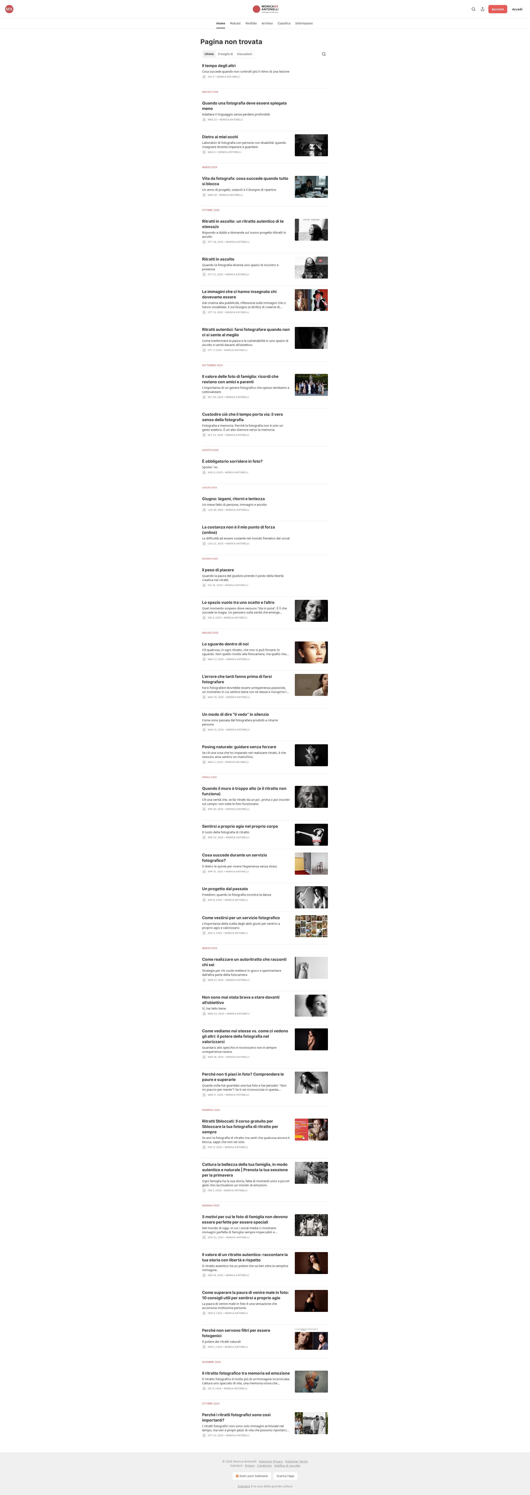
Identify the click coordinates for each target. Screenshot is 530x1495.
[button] (220, 23)
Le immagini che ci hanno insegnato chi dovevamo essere (239, 294)
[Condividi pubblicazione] (482, 9)
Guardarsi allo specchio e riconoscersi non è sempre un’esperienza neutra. (239, 1049)
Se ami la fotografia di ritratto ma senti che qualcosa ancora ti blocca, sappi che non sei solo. (246, 1140)
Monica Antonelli (228, 76)
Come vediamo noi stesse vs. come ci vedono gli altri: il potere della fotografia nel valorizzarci (245, 1036)
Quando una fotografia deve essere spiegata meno (244, 106)
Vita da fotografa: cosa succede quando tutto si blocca (245, 181)
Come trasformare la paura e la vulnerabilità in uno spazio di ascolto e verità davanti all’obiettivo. (245, 343)
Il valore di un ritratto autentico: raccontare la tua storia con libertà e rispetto (245, 1257)
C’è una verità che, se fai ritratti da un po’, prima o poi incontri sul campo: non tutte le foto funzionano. (246, 801)
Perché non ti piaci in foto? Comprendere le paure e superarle (243, 1077)
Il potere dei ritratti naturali (221, 1341)
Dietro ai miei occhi (220, 136)
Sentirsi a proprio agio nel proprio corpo (240, 826)
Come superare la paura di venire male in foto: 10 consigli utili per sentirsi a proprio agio (245, 1295)
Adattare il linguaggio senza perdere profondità (236, 114)
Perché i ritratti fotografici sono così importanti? (236, 1417)
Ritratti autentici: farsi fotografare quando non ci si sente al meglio (246, 332)
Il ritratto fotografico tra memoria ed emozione (246, 1373)
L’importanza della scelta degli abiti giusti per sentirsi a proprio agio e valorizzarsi (241, 925)
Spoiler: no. (210, 467)
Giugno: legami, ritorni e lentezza (233, 498)
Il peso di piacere (218, 570)
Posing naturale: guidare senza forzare (239, 746)
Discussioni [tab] (244, 54)
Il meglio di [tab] (225, 54)
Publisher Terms (296, 1461)
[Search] (473, 9)
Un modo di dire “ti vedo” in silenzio (235, 714)
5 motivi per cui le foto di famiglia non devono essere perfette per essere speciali (245, 1219)
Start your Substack (254, 1476)
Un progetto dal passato (225, 888)
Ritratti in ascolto (218, 259)
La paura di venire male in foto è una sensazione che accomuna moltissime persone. (239, 1306)
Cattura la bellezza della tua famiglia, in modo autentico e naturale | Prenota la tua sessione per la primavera (245, 1170)
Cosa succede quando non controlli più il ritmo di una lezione (245, 71)
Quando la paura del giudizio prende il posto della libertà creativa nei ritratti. (242, 578)
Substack (244, 1486)
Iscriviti (498, 9)
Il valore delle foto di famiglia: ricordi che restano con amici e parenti (240, 379)
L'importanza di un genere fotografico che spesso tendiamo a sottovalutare (245, 389)
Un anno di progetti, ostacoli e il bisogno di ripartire (239, 189)
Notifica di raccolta (287, 1465)
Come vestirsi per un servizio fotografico (241, 917)
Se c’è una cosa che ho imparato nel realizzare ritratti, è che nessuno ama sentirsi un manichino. (244, 755)
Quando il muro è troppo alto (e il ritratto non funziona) (244, 791)
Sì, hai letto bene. (214, 1008)
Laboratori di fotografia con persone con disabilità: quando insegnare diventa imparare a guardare (244, 144)
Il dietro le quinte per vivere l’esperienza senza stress (239, 866)
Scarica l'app (285, 1476)
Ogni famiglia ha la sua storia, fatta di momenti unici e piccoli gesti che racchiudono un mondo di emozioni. (245, 1183)
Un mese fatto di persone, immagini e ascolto (234, 504)
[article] (265, 73)
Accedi (517, 9)
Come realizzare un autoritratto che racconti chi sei (244, 962)
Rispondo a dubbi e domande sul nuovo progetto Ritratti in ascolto (244, 234)
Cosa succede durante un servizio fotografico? (234, 858)
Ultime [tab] (209, 54)
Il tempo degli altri (219, 65)
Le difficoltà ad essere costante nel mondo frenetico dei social (246, 538)
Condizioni (264, 1465)
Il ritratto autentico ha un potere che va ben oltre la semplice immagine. (245, 1268)
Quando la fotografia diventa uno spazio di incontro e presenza (240, 267)
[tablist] (228, 54)
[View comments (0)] (233, 82)
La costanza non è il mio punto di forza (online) (238, 530)
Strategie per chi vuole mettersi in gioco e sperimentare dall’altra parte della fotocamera (241, 972)
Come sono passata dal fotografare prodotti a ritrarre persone (240, 722)
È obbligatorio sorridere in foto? (232, 461)
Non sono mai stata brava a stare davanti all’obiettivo (240, 1000)
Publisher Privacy (271, 1461)
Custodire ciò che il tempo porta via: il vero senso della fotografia (242, 417)
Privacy (250, 1465)
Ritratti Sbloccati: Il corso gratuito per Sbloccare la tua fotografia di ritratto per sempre (240, 1126)
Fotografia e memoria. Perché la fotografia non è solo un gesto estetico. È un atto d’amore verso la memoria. (242, 427)
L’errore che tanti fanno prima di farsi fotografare (237, 679)
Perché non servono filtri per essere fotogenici (236, 1333)
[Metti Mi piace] (204, 247)
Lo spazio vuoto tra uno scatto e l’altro (238, 602)
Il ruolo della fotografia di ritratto (225, 832)
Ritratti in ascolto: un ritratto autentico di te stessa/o (243, 224)
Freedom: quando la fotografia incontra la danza (236, 894)
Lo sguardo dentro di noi (225, 644)
